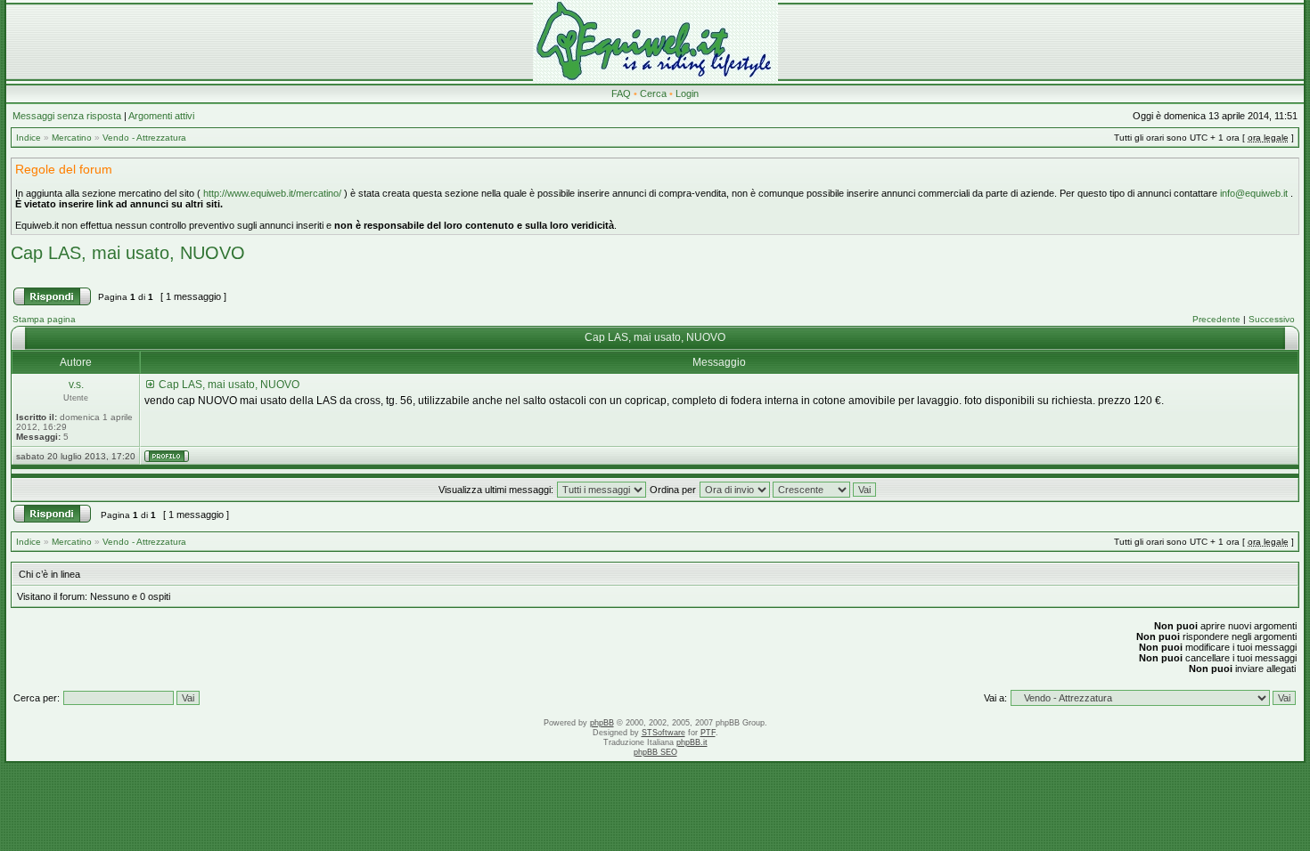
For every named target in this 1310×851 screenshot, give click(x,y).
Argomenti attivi (161, 115)
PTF (708, 732)
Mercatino (72, 137)
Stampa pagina (44, 319)
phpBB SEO (655, 752)
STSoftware (663, 732)
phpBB (602, 722)
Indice (28, 137)
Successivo (1272, 319)
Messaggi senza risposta (66, 115)
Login (687, 93)
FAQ (621, 93)
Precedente (1216, 319)
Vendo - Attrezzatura (144, 137)
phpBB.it (692, 742)
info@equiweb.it (1254, 193)
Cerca (653, 93)
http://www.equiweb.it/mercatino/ (272, 193)
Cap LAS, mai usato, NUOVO (128, 253)
